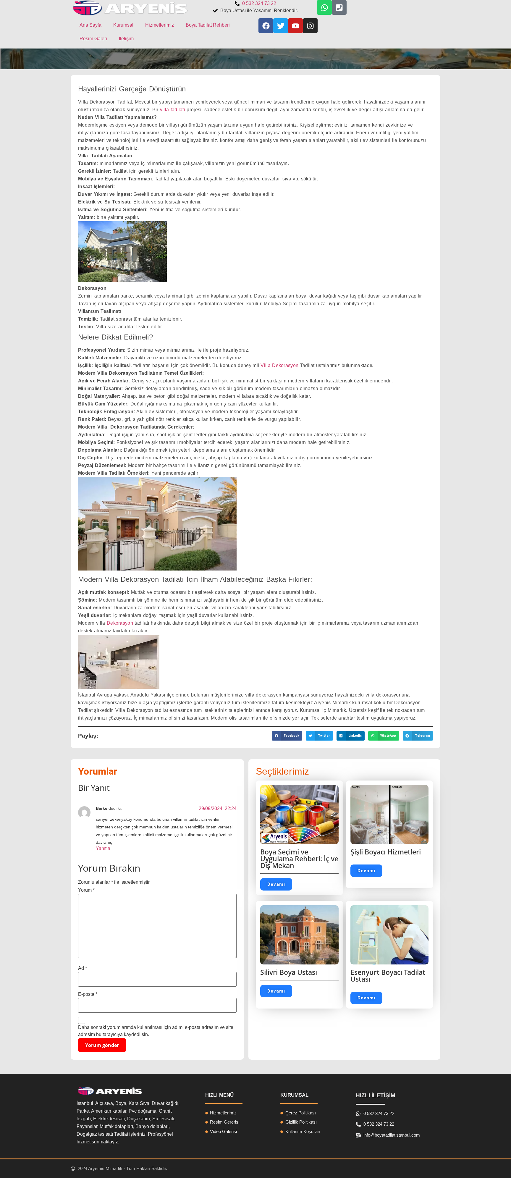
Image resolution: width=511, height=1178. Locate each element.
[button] (287, 736)
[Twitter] (280, 25)
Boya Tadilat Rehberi (208, 25)
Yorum (86, 890)
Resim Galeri (93, 38)
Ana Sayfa (90, 25)
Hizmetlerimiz (159, 25)
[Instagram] (310, 25)
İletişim (126, 38)
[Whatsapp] (324, 7)
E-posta (87, 994)
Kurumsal (123, 25)
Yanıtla (103, 848)
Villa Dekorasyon (279, 365)
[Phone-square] (339, 7)
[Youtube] (295, 25)
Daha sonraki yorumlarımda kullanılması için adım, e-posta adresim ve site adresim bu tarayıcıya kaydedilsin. (155, 1031)
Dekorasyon (120, 623)
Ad (82, 968)
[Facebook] (265, 25)
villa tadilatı (172, 109)
